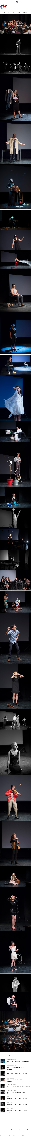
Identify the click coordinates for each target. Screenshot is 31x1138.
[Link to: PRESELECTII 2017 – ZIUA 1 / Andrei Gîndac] (3, 1110)
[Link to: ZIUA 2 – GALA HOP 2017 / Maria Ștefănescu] (3, 1080)
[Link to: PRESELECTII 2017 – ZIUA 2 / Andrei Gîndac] (3, 1104)
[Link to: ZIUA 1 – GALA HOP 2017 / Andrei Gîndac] (3, 1086)
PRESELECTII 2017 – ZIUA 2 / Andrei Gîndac (17, 1105)
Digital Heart (24, 1135)
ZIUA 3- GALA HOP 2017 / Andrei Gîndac (18, 1061)
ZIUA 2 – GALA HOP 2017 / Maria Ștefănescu (16, 1080)
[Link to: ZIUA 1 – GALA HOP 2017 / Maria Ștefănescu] (3, 1092)
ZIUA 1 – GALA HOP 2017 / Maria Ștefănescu (16, 1093)
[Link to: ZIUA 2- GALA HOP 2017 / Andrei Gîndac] (3, 1073)
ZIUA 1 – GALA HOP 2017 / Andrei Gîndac (18, 1086)
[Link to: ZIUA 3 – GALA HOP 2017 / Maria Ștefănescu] (3, 1067)
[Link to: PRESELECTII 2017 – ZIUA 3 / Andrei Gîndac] (3, 1098)
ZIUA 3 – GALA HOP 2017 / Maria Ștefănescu (16, 1068)
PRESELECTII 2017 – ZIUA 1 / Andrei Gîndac (17, 1111)
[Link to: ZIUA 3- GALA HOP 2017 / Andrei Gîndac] (3, 1061)
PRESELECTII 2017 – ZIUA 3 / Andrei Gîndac (17, 1099)
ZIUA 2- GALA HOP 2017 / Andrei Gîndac (18, 1074)
